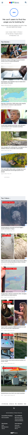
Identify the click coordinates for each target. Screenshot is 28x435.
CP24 (3, 425)
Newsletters (20, 403)
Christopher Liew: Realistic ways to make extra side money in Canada (13, 82)
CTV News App (5, 403)
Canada (10, 32)
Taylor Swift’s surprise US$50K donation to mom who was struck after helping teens (13, 327)
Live (18, 35)
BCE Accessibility (5, 417)
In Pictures (19, 32)
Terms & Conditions (19, 419)
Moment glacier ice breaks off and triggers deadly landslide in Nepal (12, 228)
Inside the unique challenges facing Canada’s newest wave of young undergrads (13, 60)
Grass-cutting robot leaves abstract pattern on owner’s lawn (13, 361)
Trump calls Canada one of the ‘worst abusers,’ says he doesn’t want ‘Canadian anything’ (13, 126)
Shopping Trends (18, 33)
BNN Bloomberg (5, 426)
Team (25, 403)
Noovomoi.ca (17, 426)
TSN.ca (3, 428)
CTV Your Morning (9, 33)
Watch (14, 32)
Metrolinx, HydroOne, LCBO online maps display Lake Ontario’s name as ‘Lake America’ (13, 104)
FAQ (16, 403)
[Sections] (2, 2)
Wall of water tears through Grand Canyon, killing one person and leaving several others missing (14, 261)
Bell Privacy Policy (19, 417)
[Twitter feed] (14, 408)
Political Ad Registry (19, 420)
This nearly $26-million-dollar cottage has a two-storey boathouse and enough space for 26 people (13, 170)
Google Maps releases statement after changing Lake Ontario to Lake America (13, 294)
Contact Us (11, 403)
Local (7, 32)
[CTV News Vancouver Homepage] (14, 2)
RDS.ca (16, 428)
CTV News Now (12, 35)
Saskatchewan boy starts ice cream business (13, 393)
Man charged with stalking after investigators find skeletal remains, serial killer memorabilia (14, 148)
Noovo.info (17, 425)
